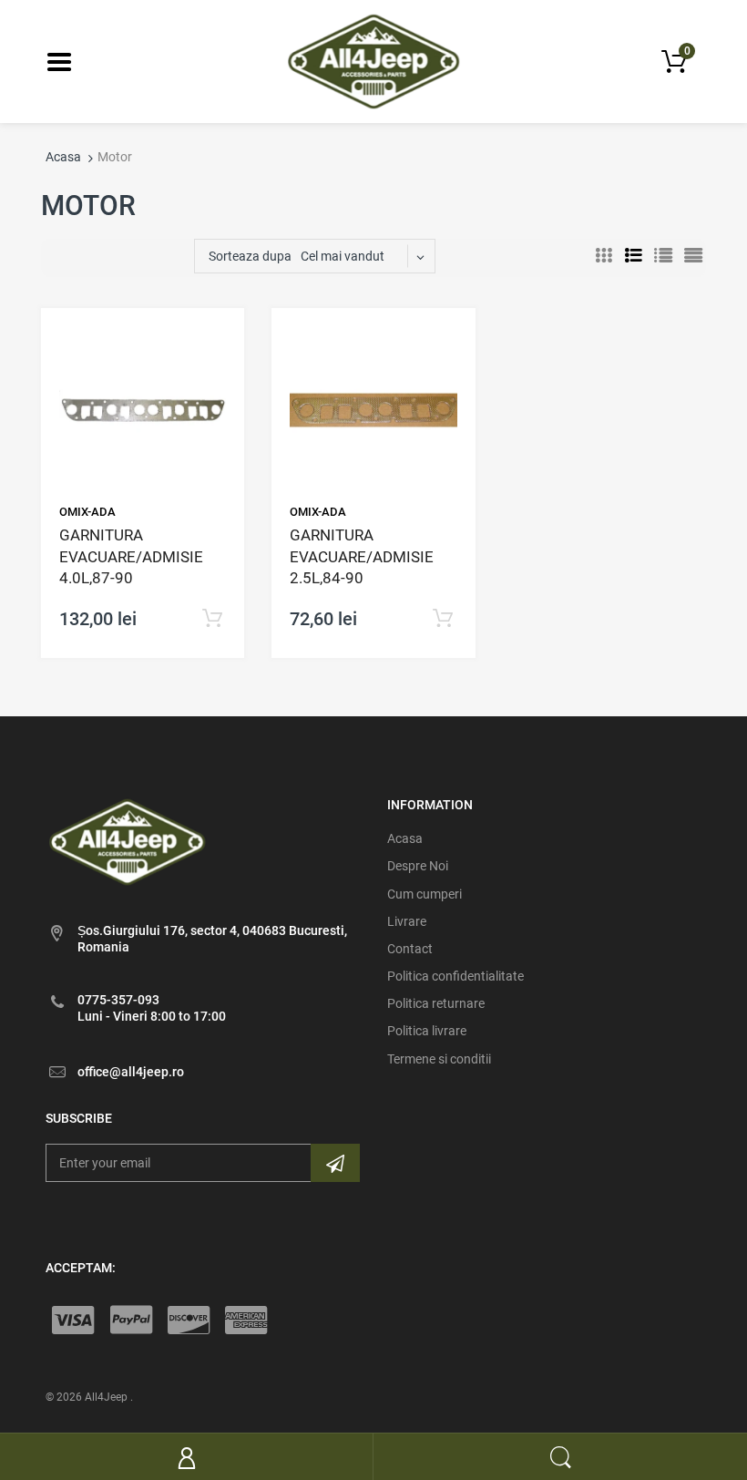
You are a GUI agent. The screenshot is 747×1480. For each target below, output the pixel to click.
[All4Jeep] (374, 60)
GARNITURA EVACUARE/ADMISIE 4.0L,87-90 (131, 557)
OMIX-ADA (87, 512)
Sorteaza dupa (250, 256)
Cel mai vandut (342, 256)
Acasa (63, 156)
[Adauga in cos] (213, 619)
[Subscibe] (335, 1163)
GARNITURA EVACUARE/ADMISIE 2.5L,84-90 (362, 557)
